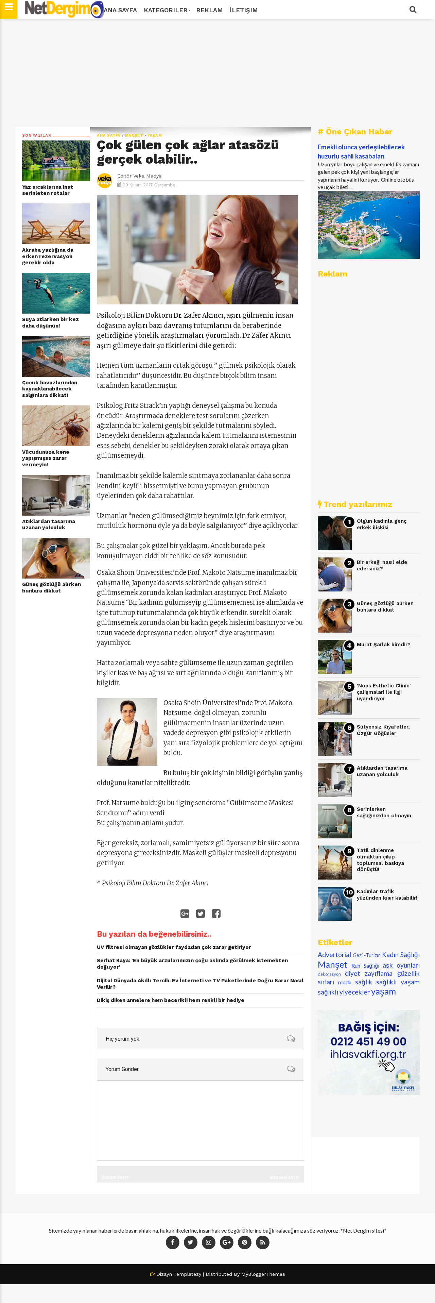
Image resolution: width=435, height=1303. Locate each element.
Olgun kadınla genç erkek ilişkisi (381, 524)
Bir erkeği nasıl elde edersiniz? (382, 565)
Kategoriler (166, 10)
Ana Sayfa (120, 10)
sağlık (363, 982)
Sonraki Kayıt (284, 1177)
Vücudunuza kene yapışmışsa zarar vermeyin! (45, 458)
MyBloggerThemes (263, 1274)
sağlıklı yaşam (398, 982)
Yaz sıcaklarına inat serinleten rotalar (47, 190)
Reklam (209, 10)
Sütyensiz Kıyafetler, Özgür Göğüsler (383, 730)
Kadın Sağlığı (401, 954)
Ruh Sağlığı (365, 965)
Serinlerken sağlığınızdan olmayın (384, 812)
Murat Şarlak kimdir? (384, 644)
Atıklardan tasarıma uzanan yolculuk (48, 524)
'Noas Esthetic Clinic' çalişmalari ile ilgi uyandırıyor (384, 692)
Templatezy (187, 1274)
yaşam (154, 135)
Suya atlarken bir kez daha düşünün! (50, 322)
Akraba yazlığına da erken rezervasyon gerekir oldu (47, 256)
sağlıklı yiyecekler (344, 992)
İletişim (244, 10)
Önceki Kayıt (115, 1177)
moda (344, 982)
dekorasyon (329, 974)
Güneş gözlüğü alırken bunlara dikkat (51, 587)
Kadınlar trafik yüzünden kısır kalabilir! (387, 894)
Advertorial (334, 954)
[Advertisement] (217, 72)
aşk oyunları (401, 965)
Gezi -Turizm (367, 955)
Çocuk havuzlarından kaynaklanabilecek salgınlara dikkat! (49, 389)
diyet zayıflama (369, 973)
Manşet (134, 135)
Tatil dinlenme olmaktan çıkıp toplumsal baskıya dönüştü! (380, 859)
